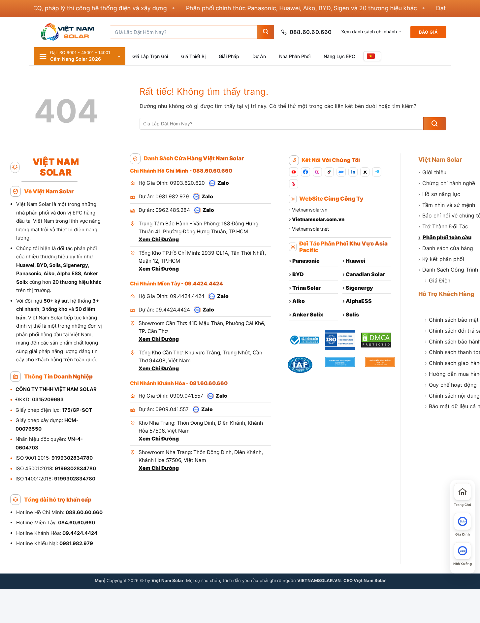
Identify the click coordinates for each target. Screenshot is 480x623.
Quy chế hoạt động (451, 384)
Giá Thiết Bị (193, 56)
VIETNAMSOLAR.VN (319, 580)
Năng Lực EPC (339, 56)
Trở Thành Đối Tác (443, 226)
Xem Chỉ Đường (159, 239)
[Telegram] (376, 172)
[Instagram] (317, 172)
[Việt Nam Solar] (67, 32)
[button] (79, 56)
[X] (364, 172)
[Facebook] (305, 172)
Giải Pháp (229, 56)
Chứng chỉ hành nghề (446, 183)
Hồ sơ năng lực (439, 194)
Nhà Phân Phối (294, 56)
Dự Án (259, 56)
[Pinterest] (293, 183)
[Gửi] (265, 32)
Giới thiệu (432, 172)
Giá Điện (437, 280)
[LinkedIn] (353, 172)
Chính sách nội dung (452, 395)
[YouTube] (293, 172)
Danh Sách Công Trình (448, 269)
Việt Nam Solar (440, 159)
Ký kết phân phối (441, 259)
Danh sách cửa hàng (445, 248)
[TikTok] (329, 172)
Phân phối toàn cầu (444, 237)
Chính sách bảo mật (452, 319)
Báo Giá (428, 32)
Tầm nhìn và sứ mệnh (446, 205)
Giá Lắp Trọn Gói (150, 56)
